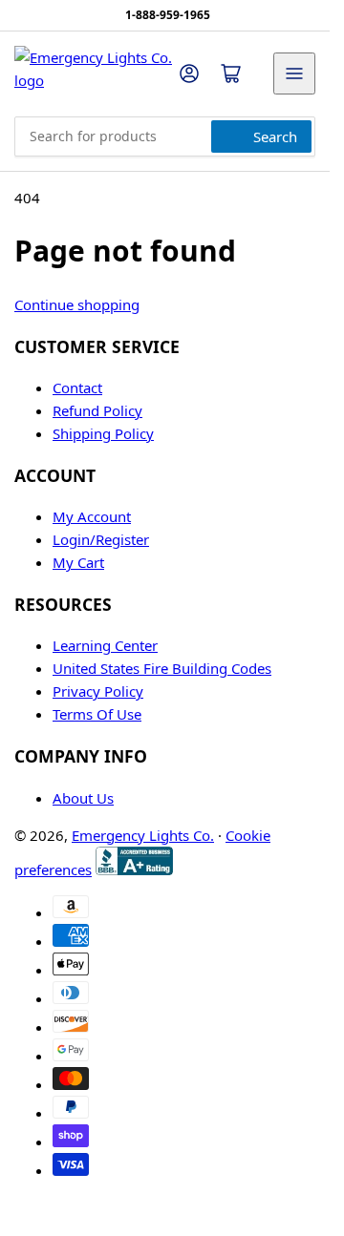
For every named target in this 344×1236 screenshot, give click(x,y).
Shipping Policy (103, 433)
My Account (92, 516)
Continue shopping (77, 304)
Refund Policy (97, 410)
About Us (83, 797)
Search (275, 136)
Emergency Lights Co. (143, 835)
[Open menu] (294, 73)
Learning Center (105, 645)
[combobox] (164, 136)
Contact (77, 387)
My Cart (78, 562)
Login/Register (101, 539)
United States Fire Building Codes (162, 668)
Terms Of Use (97, 713)
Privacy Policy (98, 691)
